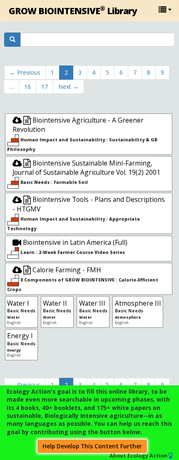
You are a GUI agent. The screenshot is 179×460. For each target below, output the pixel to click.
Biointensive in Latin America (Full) (74, 242)
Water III (92, 303)
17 (44, 86)
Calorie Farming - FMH (66, 269)
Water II (55, 303)
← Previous (25, 72)
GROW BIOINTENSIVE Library (73, 10)
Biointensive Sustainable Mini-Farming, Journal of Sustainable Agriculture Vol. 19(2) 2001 (86, 167)
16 (27, 86)
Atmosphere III (138, 303)
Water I (18, 303)
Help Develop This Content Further (92, 446)
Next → (68, 86)
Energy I (20, 335)
